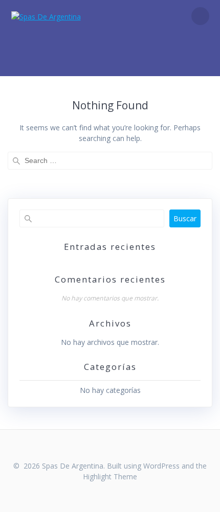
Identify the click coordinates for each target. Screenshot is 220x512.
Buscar (184, 218)
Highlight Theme (110, 476)
